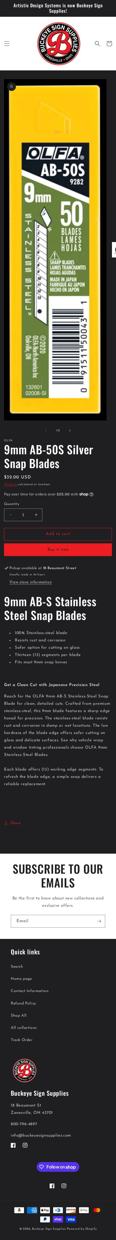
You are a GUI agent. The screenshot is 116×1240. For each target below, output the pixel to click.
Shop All (19, 1016)
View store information (30, 582)
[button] (7, 44)
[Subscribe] (99, 921)
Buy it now (58, 550)
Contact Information (30, 991)
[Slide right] (70, 430)
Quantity (11, 504)
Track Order (22, 1040)
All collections (24, 1028)
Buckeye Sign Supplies (49, 1229)
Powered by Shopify (82, 1229)
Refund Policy (23, 1003)
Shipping (10, 484)
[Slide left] (46, 430)
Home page (21, 979)
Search (17, 967)
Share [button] (15, 823)
